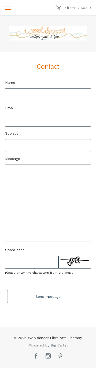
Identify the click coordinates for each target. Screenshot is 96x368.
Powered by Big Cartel (48, 345)
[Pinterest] (60, 356)
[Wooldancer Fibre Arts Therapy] (48, 33)
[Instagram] (48, 356)
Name (10, 82)
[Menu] (8, 7)
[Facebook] (35, 356)
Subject (11, 133)
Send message (48, 296)
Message (12, 159)
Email (10, 108)
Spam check (15, 250)
